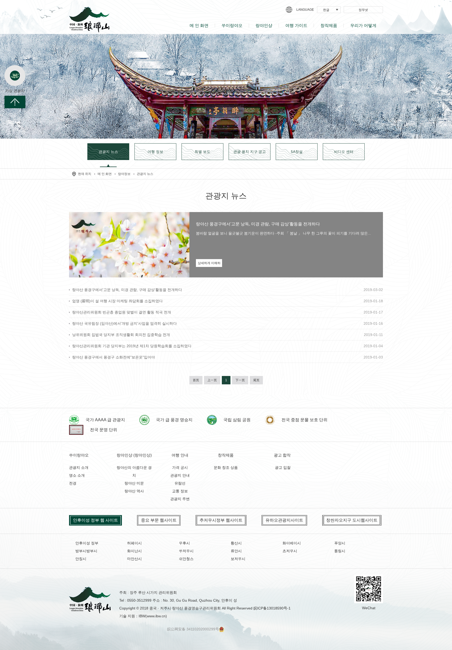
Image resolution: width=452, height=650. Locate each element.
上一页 (212, 380)
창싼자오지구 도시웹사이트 (351, 520)
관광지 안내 (180, 475)
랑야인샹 (264, 25)
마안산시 (134, 559)
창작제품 (328, 25)
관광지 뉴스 (145, 174)
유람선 (179, 483)
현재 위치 (84, 174)
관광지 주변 (180, 499)
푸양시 (339, 543)
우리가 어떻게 (363, 25)
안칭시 (80, 559)
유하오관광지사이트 (284, 520)
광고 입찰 (283, 467)
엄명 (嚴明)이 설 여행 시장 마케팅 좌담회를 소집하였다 (117, 301)
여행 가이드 (296, 25)
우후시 (184, 543)
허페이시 (134, 543)
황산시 (236, 543)
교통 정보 (180, 491)
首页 (196, 380)
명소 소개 (77, 475)
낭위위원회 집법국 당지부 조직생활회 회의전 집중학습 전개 (121, 335)
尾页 (256, 380)
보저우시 (238, 559)
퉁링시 (339, 551)
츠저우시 (289, 551)
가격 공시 (180, 467)
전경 (72, 483)
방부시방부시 (86, 551)
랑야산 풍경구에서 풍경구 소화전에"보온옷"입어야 (113, 357)
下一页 (240, 380)
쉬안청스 (186, 559)
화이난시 (134, 551)
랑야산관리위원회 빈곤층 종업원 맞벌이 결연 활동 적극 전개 (121, 312)
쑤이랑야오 (232, 25)
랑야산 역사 (134, 491)
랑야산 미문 (134, 483)
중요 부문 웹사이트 (159, 520)
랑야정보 (124, 174)
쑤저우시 (186, 551)
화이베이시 (291, 543)
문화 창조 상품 (226, 467)
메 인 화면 (199, 25)
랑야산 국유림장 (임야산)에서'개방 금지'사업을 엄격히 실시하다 (124, 323)
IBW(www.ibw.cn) (153, 616)
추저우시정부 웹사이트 (221, 520)
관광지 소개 (78, 467)
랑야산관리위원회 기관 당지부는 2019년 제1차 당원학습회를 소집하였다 (131, 346)
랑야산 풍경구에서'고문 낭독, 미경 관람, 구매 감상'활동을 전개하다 (258, 224)
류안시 (236, 551)
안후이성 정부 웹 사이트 (95, 520)
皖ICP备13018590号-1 (272, 608)
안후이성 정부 (86, 543)
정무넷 (363, 10)
